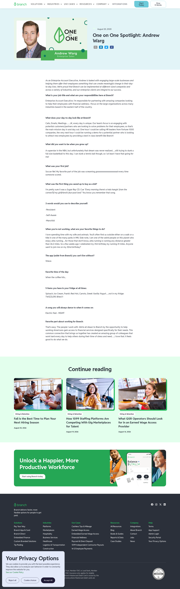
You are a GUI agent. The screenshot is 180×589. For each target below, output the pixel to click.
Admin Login (154, 534)
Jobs (132, 537)
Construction (48, 548)
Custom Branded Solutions (25, 541)
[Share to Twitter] (106, 47)
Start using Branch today (32, 476)
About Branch (136, 530)
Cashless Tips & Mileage (82, 526)
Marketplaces (48, 530)
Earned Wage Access (80, 530)
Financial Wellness (79, 537)
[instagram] (156, 504)
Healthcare (47, 541)
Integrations (119, 4)
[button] (38, 4)
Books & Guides (117, 534)
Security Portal (155, 537)
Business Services (50, 537)
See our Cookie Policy (15, 572)
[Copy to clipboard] (95, 47)
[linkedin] (164, 504)
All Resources (116, 526)
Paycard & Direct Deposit (82, 541)
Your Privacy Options (157, 541)
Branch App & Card (22, 530)
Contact (133, 534)
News (132, 541)
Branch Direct (19, 534)
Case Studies (116, 541)
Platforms (47, 526)
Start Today (141, 4)
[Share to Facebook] (112, 47)
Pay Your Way (19, 526)
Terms (151, 526)
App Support (154, 530)
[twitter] (160, 504)
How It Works (158, 4)
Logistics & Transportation (54, 545)
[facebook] (152, 504)
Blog (112, 530)
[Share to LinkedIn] (101, 47)
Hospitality (47, 534)
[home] (20, 4)
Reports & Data (117, 537)
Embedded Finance (22, 537)
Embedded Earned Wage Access (85, 534)
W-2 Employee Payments (82, 548)
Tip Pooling (18, 545)
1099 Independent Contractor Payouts (88, 545)
